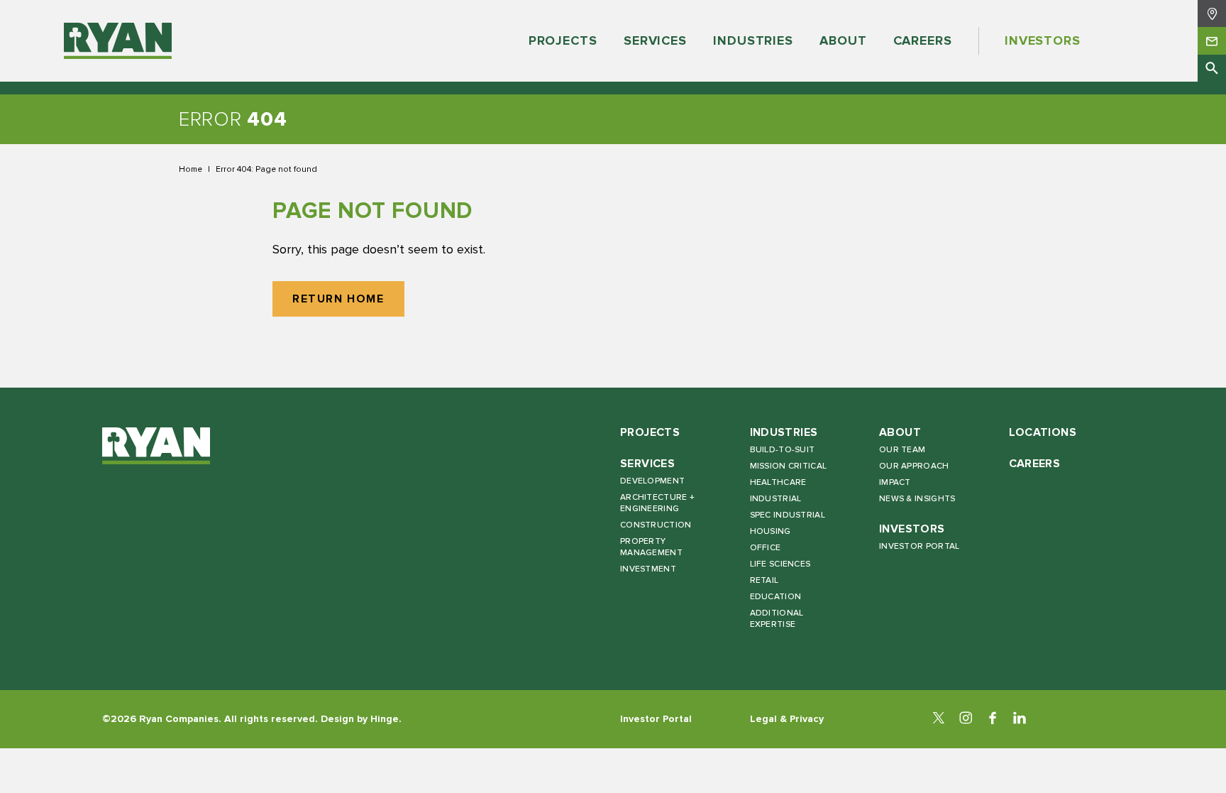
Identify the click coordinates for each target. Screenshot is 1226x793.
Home (190, 169)
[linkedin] (1019, 719)
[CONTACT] (1212, 40)
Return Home (338, 299)
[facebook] (992, 719)
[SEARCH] (1212, 68)
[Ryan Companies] (118, 41)
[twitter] (938, 719)
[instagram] (965, 719)
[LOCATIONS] (1212, 13)
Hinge (384, 719)
